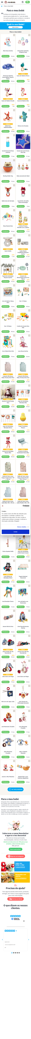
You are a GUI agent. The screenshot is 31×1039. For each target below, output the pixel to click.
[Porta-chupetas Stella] (8, 542)
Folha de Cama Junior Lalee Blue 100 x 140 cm (8, 502)
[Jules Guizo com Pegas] (8, 667)
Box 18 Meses (7, 326)
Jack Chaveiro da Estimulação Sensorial (23, 702)
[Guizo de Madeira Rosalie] (8, 91)
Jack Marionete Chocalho (8, 726)
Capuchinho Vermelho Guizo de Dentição (23, 201)
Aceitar (15, 531)
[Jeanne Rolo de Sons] (8, 617)
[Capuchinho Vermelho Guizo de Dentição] (23, 191)
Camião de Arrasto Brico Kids (23, 326)
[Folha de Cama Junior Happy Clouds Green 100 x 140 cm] (8, 467)
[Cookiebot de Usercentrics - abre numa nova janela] (22, 506)
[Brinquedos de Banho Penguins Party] (23, 41)
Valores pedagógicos (20, 878)
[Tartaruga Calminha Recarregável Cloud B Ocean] (8, 66)
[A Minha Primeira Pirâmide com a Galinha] (23, 216)
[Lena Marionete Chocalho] (23, 717)
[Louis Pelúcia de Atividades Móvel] (8, 567)
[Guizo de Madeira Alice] (23, 91)
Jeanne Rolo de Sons (8, 626)
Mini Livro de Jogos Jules (8, 701)
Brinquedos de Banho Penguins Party (23, 51)
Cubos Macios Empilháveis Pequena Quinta (23, 252)
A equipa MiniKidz (20, 867)
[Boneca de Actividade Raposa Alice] (8, 442)
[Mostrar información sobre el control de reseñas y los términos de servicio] (24, 921)
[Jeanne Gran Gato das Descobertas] (23, 642)
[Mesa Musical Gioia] (8, 216)
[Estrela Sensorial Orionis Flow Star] (23, 141)
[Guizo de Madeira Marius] (23, 66)
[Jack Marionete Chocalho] (8, 717)
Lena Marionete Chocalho (23, 727)
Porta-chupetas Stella (8, 551)
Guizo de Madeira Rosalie (8, 100)
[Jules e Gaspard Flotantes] (23, 742)
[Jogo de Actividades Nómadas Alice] (23, 392)
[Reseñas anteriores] (2, 940)
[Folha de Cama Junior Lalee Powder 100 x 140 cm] (23, 492)
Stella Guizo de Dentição (8, 201)
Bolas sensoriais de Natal (23, 176)
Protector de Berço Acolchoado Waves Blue (23, 452)
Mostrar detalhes (21, 527)
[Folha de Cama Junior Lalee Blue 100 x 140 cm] (8, 492)
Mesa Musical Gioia (8, 226)
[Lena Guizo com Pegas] (23, 667)
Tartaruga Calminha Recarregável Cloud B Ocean (7, 77)
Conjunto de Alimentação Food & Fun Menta (23, 277)
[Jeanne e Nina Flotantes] (8, 767)
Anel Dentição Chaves (7, 601)
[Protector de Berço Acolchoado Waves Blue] (23, 442)
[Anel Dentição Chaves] (8, 592)
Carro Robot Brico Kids (8, 351)
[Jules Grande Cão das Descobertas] (8, 642)
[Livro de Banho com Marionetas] (23, 592)
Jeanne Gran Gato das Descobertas (23, 652)
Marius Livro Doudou (23, 126)
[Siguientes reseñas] (29, 940)
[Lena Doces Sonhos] (23, 342)
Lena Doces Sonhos (23, 351)
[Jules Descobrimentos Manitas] (23, 617)
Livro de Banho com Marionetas (23, 602)
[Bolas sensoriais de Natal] (23, 166)
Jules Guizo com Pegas (8, 676)
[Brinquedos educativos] (10, 2)
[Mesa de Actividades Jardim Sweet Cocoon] (23, 542)
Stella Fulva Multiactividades (8, 126)
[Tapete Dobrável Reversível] (23, 567)
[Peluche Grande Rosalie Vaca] (8, 392)
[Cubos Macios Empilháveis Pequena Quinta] (23, 241)
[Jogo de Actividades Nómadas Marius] (8, 417)
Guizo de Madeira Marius (23, 75)
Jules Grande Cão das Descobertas (7, 652)
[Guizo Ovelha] (8, 241)
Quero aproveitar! (15, 849)
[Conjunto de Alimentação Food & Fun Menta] (23, 266)
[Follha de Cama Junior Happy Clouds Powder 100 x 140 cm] (23, 467)
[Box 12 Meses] (23, 291)
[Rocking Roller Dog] (8, 166)
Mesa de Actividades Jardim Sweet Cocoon (23, 552)
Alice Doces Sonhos (8, 50)
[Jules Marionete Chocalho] (8, 742)
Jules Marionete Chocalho (8, 752)
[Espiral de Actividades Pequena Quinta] (8, 266)
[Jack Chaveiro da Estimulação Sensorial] (23, 692)
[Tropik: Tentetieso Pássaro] (23, 417)
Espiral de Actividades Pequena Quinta (7, 276)
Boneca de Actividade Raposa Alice (7, 452)
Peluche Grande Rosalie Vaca (8, 401)
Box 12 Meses (23, 301)
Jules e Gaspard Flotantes (23, 752)
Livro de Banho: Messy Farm (8, 301)
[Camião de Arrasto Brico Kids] (23, 316)
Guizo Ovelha (8, 251)
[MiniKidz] (1, 6)
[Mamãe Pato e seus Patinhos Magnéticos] (23, 767)
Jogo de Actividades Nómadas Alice (23, 401)
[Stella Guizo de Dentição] (8, 191)
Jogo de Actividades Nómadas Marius (8, 427)
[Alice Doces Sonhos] (8, 41)
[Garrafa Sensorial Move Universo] (8, 141)
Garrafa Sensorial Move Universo (8, 151)
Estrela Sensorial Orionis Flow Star (23, 151)
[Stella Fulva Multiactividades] (8, 116)
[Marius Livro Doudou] (23, 116)
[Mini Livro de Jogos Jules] (8, 692)
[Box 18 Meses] (8, 316)
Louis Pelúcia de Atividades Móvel (8, 577)
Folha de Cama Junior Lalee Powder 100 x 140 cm (23, 503)
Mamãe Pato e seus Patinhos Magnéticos (23, 777)
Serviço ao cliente (17, 899)
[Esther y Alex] (7, 866)
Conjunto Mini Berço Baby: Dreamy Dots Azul (23, 377)
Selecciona (15, 27)
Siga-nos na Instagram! (17, 856)
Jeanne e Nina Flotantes (8, 776)
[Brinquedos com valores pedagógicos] (7, 877)
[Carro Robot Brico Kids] (8, 342)
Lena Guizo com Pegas (23, 676)
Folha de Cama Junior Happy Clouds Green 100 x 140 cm (8, 478)
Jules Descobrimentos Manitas (23, 627)
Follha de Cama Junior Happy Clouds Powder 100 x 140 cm (23, 478)
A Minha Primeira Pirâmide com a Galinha (23, 226)
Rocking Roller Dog (8, 176)
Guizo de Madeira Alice (23, 100)
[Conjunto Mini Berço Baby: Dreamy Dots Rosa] (8, 367)
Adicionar (6, 56)
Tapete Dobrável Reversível (23, 577)
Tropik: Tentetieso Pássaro (23, 427)
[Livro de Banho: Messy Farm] (8, 291)
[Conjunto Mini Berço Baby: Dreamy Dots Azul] (23, 367)
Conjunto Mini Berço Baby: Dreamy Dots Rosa (8, 377)
